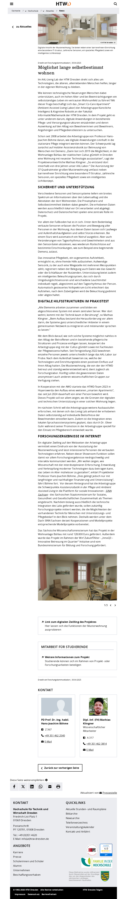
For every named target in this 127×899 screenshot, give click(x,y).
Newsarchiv (72, 818)
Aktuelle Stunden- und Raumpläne (86, 809)
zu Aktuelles (23, 26)
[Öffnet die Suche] (115, 4)
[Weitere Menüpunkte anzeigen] (25, 10)
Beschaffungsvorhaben (27, 874)
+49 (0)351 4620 (27, 835)
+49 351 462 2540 (55, 735)
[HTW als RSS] (86, 894)
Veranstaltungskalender (80, 827)
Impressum (20, 894)
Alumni (17, 865)
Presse (17, 856)
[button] (46, 779)
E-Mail (48, 741)
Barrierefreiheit (49, 894)
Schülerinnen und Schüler (28, 861)
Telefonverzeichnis (77, 822)
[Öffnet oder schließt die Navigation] (11, 4)
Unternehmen (21, 870)
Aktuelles (50, 11)
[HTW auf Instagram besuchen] (92, 894)
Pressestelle (110, 792)
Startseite (16, 10)
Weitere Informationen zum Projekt (67, 657)
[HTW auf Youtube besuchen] (111, 894)
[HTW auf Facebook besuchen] (104, 894)
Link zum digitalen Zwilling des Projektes (70, 622)
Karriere (18, 852)
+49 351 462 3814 (96, 743)
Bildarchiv (71, 813)
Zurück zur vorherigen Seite (61, 768)
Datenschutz (34, 894)
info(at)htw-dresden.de (35, 839)
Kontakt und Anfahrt (78, 831)
